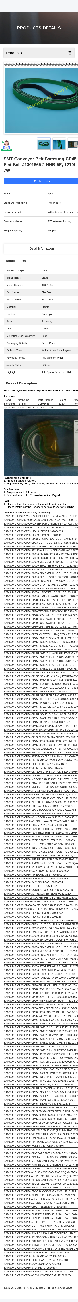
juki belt (38, 1287)
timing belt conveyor (59, 1287)
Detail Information (42, 248)
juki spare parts (21, 1287)
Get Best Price (42, 181)
